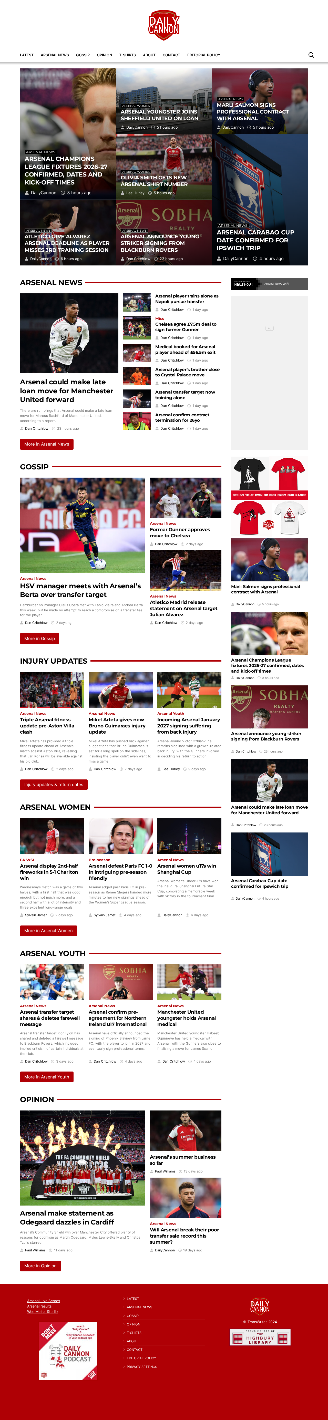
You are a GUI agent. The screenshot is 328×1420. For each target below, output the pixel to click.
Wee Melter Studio (42, 1311)
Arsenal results (39, 1306)
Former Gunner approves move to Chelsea (180, 533)
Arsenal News (55, 55)
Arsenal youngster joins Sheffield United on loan (159, 114)
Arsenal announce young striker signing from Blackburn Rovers (160, 243)
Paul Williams (35, 1250)
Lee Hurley (135, 193)
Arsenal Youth (170, 713)
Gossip (83, 55)
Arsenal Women (136, 106)
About (149, 55)
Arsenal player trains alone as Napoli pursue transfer (187, 298)
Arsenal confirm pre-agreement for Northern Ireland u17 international (118, 1018)
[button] (311, 55)
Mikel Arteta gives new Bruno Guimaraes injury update (117, 726)
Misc (159, 318)
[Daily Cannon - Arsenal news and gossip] (164, 25)
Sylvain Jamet (36, 915)
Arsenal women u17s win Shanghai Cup (186, 869)
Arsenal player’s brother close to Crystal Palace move (187, 372)
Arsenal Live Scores (43, 1301)
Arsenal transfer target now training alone (185, 394)
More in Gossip (39, 638)
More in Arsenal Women (48, 930)
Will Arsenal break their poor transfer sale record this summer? (184, 1236)
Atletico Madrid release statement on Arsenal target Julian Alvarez (184, 608)
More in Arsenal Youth (46, 1076)
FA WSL (27, 860)
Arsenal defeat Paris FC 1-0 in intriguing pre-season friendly (120, 872)
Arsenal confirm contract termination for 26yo (182, 417)
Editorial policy (203, 55)
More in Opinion (40, 1265)
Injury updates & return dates (53, 784)
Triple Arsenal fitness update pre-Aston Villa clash (47, 726)
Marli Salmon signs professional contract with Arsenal (253, 111)
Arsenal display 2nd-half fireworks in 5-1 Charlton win (49, 872)
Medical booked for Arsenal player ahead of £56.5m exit (185, 349)
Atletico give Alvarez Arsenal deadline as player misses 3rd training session (67, 243)
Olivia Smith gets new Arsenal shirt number (154, 180)
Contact (171, 55)
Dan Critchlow (138, 259)
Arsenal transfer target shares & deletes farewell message (50, 1018)
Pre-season (99, 860)
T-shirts (127, 55)
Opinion (104, 55)
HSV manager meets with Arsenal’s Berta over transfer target (80, 590)
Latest (27, 55)
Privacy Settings (142, 1367)
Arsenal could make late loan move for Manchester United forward (66, 391)
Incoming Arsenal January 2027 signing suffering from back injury (188, 726)
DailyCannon (43, 193)
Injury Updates (53, 660)
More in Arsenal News (46, 444)
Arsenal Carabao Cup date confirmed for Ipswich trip (255, 240)
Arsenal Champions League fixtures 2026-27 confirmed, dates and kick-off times (66, 170)
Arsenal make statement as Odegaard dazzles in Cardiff (67, 1217)
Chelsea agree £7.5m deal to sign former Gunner (185, 327)
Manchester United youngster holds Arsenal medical (186, 1018)
